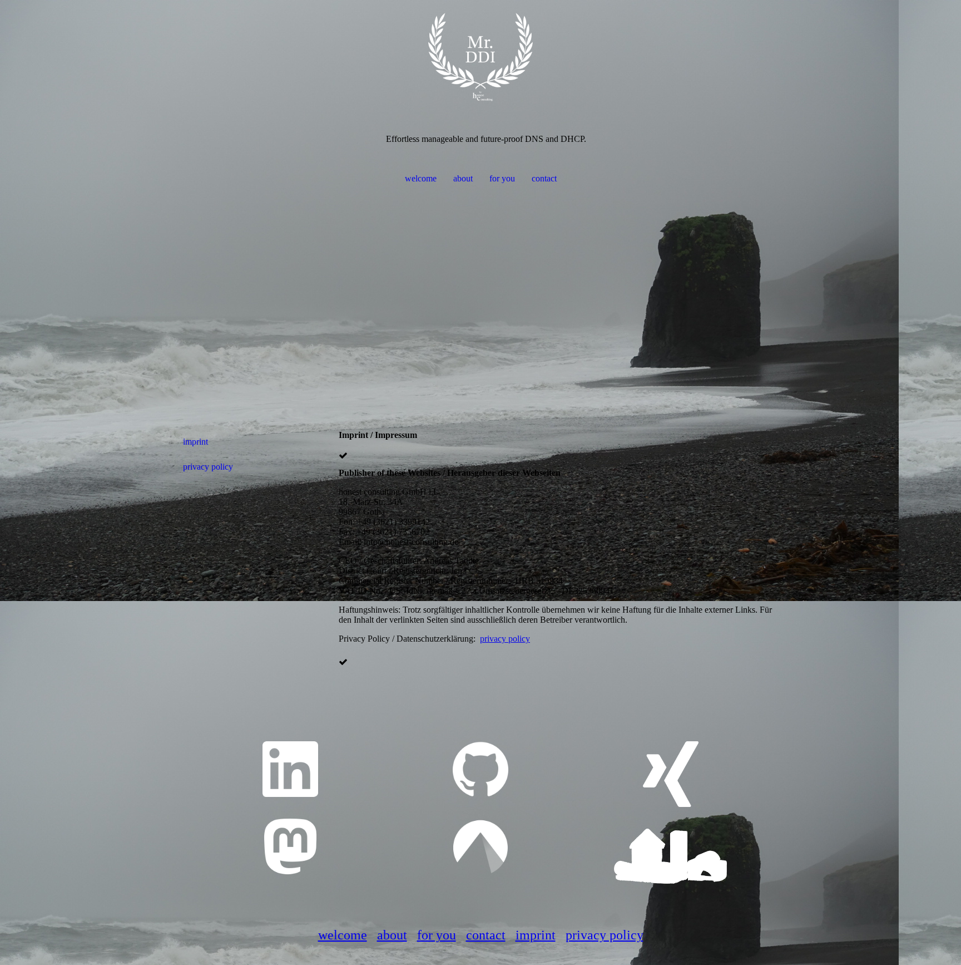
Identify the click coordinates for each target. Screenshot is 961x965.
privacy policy (208, 466)
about (463, 178)
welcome (421, 178)
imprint (195, 441)
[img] (480, 55)
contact (544, 178)
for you (502, 178)
